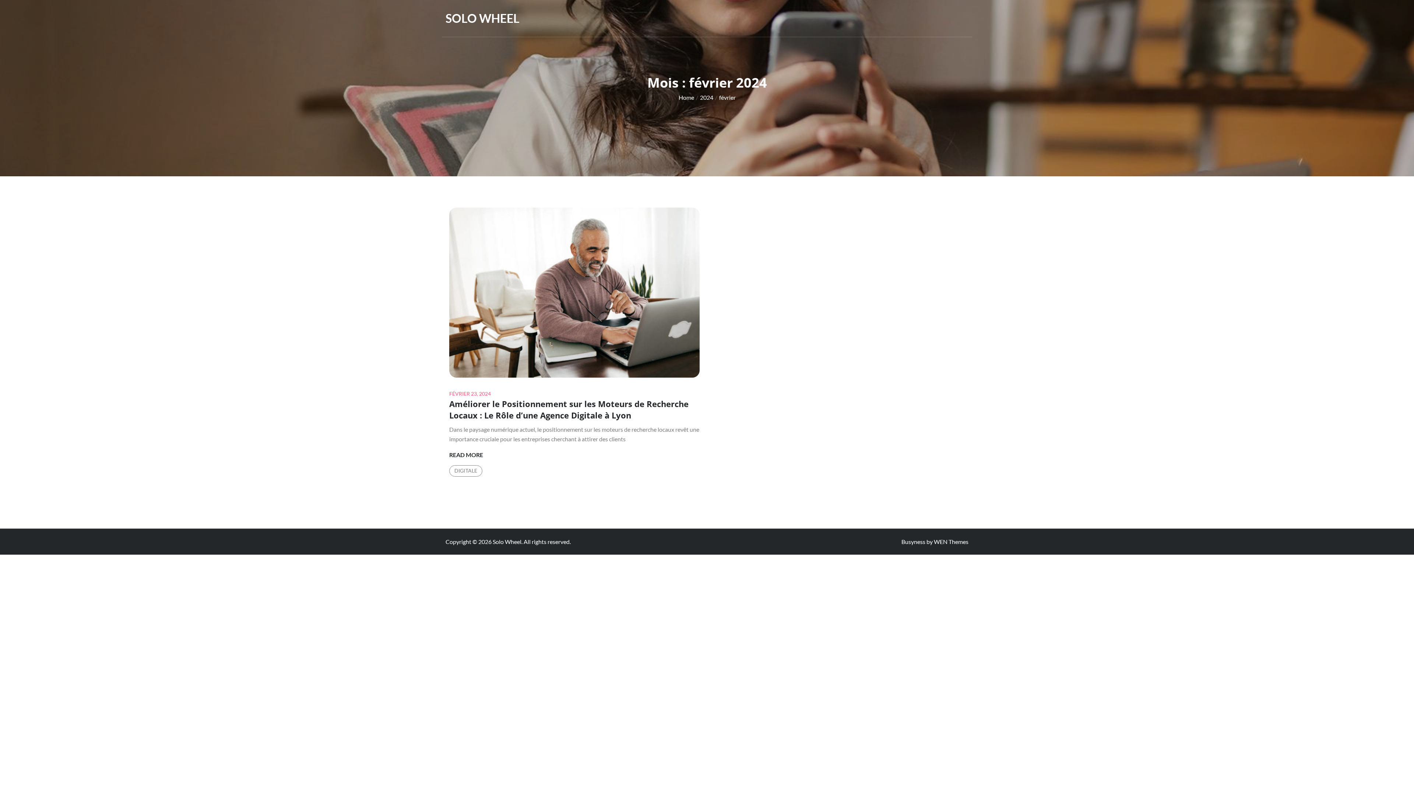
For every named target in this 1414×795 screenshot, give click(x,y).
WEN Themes (951, 541)
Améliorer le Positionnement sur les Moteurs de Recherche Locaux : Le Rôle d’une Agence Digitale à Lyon (569, 409)
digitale (465, 470)
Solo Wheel (483, 18)
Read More (466, 455)
